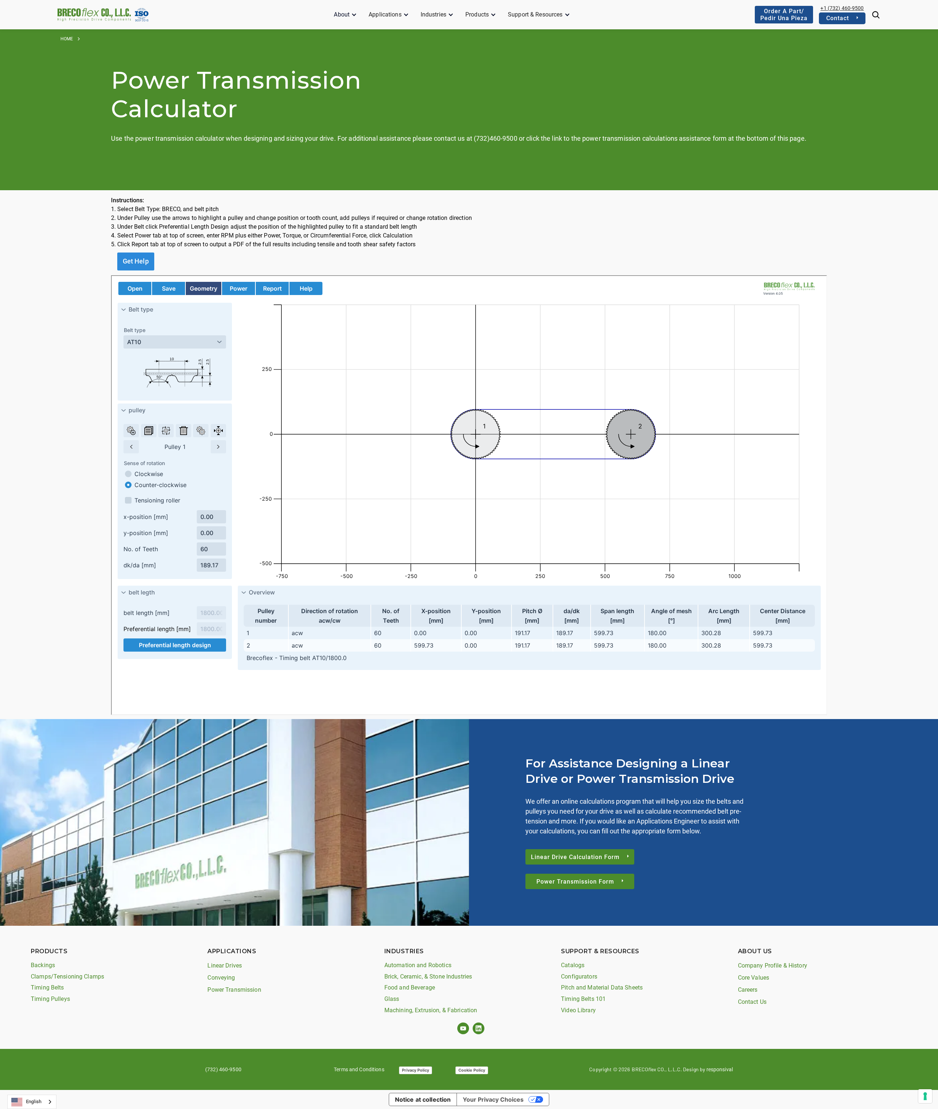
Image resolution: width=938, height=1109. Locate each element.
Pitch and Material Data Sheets (602, 987)
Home (66, 38)
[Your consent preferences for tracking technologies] (925, 1096)
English (33, 1101)
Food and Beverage (409, 987)
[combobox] (31, 1102)
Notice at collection (423, 1099)
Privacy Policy (415, 1070)
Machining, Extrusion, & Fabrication (430, 1010)
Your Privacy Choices (493, 1099)
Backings (43, 965)
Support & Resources (535, 14)
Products (477, 14)
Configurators (579, 976)
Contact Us (752, 1001)
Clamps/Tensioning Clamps (67, 976)
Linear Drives (224, 965)
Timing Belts (47, 987)
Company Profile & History (772, 965)
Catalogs (572, 965)
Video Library (578, 1010)
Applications (385, 14)
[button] (345, 14)
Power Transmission (234, 989)
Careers (748, 989)
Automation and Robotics (417, 965)
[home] (94, 14)
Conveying (221, 977)
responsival (719, 1069)
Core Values (753, 977)
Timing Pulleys (50, 998)
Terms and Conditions (359, 1069)
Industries (433, 14)
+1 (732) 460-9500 (842, 8)
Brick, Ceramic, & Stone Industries (428, 976)
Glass (391, 998)
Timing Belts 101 (583, 998)
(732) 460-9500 (223, 1069)
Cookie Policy (471, 1070)
